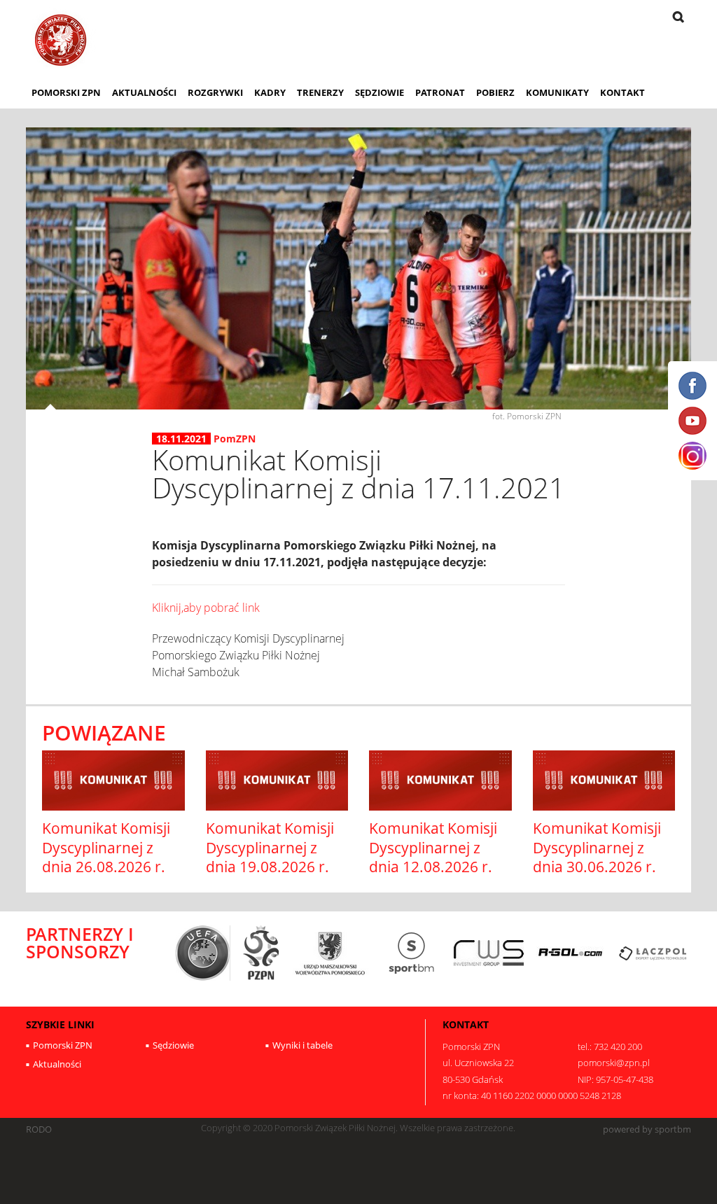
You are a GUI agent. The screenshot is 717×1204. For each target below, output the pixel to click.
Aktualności (144, 92)
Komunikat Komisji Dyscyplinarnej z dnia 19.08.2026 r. (270, 847)
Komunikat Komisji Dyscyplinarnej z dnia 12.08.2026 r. (433, 847)
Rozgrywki (215, 92)
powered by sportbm (647, 1129)
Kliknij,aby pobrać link (206, 607)
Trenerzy (320, 92)
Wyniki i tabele (302, 1045)
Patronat (440, 92)
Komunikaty (557, 92)
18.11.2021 (181, 439)
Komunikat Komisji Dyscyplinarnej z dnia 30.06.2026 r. (597, 847)
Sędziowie (379, 92)
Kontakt (622, 92)
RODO (39, 1129)
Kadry (270, 92)
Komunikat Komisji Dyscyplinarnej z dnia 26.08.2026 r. (106, 847)
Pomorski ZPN (66, 92)
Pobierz (495, 92)
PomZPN (235, 438)
